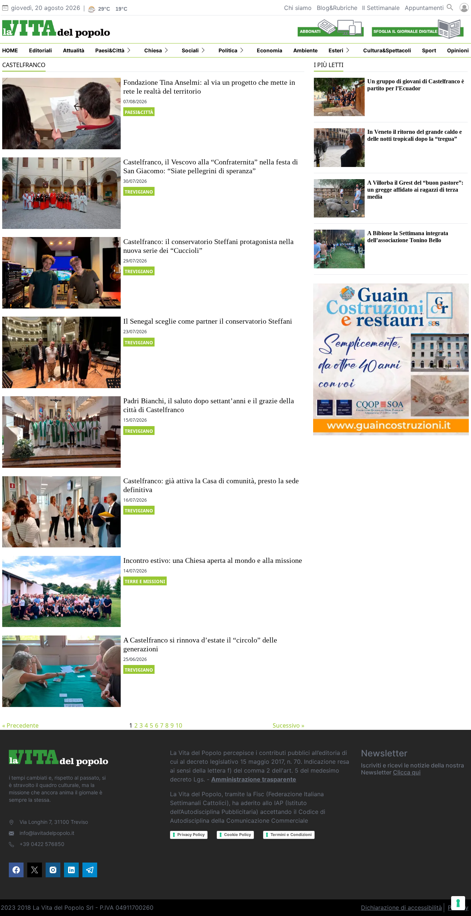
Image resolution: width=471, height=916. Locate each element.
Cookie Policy (237, 834)
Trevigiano (139, 192)
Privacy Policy (191, 834)
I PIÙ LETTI (328, 65)
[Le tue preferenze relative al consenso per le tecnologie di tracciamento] (458, 903)
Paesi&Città (139, 112)
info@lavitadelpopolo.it (47, 833)
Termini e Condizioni (291, 834)
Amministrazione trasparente (253, 779)
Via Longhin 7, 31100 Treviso (54, 822)
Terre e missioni (145, 581)
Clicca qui (407, 772)
